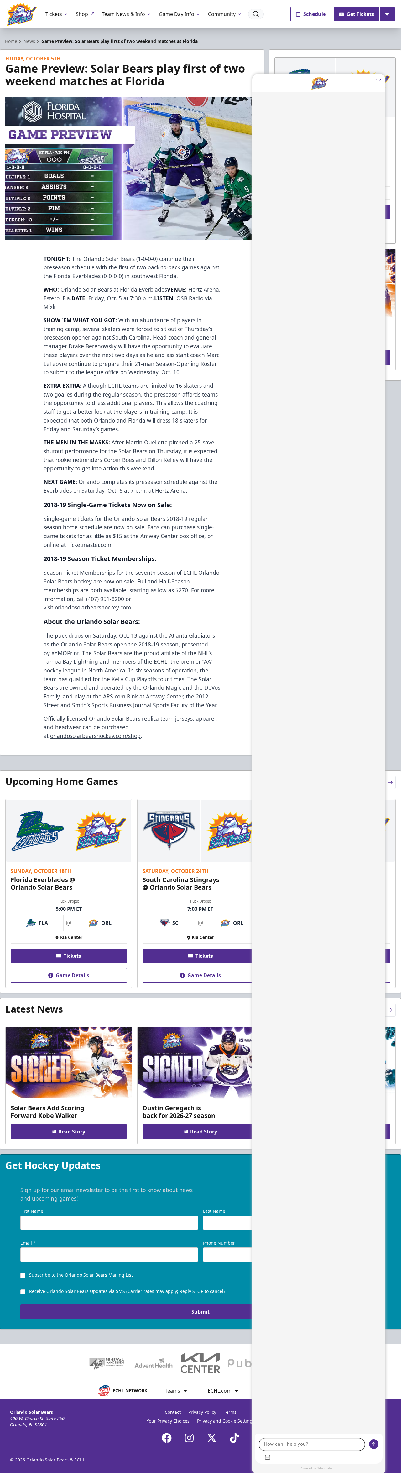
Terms (230, 1412)
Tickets (53, 14)
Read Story (71, 1131)
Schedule (314, 14)
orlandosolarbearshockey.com (93, 607)
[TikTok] (234, 1438)
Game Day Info (176, 14)
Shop (82, 14)
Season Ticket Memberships (79, 572)
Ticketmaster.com (89, 544)
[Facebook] (166, 1438)
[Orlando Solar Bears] (21, 14)
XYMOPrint (65, 653)
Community (222, 14)
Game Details (72, 975)
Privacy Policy (202, 1412)
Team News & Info (123, 14)
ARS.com (114, 696)
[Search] (256, 14)
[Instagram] (189, 1438)
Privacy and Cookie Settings (226, 1421)
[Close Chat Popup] (380, 80)
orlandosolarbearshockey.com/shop (95, 735)
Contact (173, 1412)
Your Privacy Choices (168, 1421)
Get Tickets (360, 14)
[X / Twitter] (212, 1438)
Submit (200, 1311)
